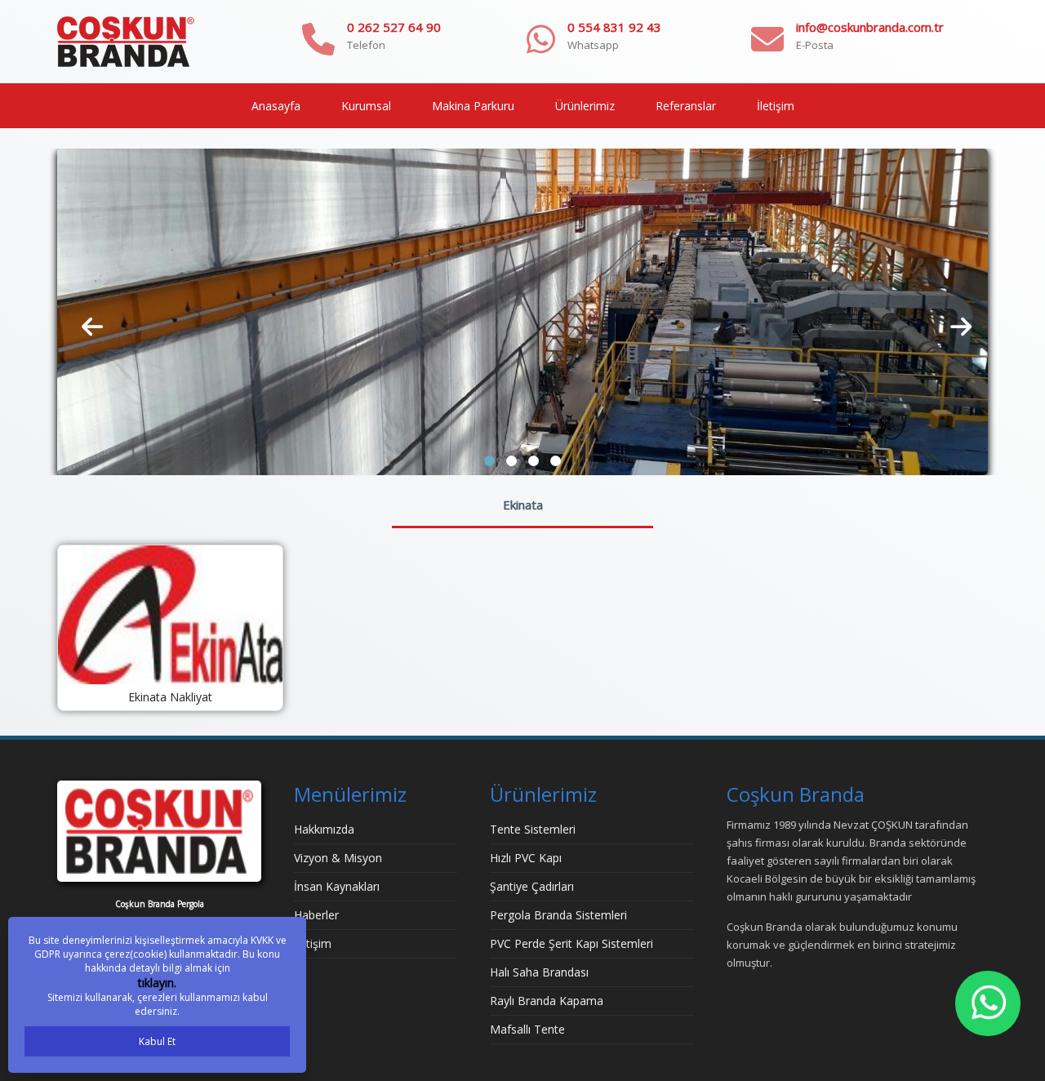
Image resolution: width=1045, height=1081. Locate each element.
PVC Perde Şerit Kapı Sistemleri (571, 943)
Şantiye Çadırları (532, 886)
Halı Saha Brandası (539, 972)
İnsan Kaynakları (337, 886)
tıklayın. (157, 982)
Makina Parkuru (473, 105)
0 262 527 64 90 (394, 27)
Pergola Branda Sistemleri (558, 915)
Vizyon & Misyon (338, 857)
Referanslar (686, 105)
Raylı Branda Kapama (546, 1000)
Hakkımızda (324, 829)
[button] (489, 461)
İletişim (775, 105)
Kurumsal (366, 105)
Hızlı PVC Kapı (526, 857)
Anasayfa (275, 105)
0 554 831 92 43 (614, 27)
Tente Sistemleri (533, 829)
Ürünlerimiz (585, 105)
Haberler (316, 915)
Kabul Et (157, 1041)
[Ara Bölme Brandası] (522, 311)
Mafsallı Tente (527, 1029)
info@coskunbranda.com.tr (870, 27)
